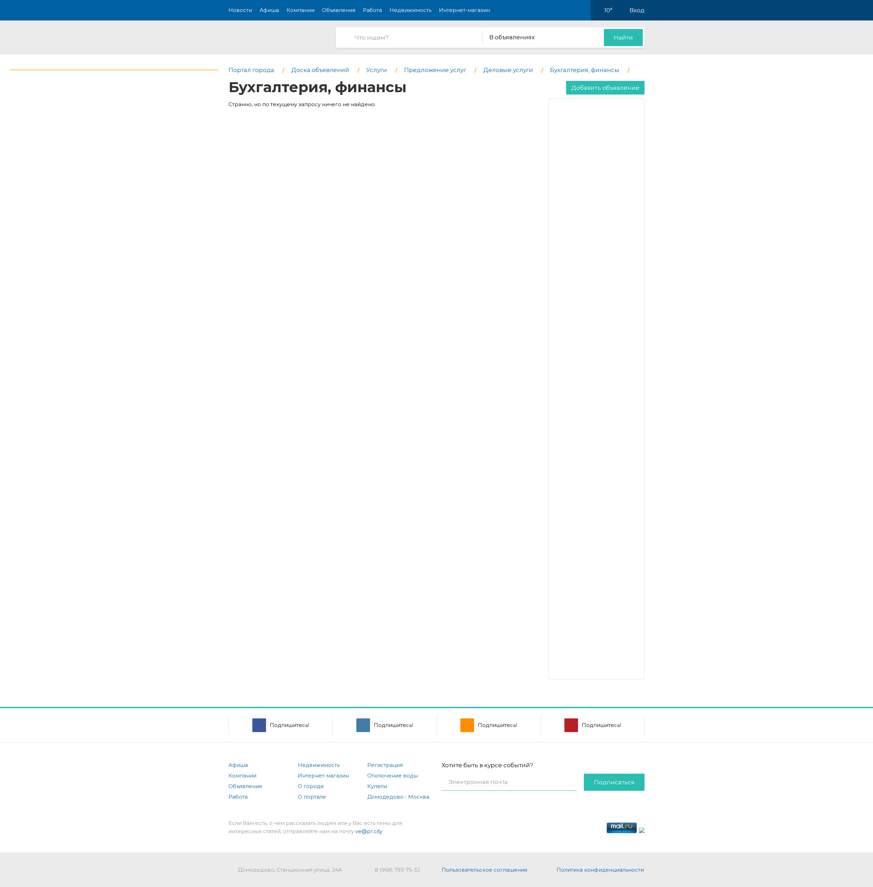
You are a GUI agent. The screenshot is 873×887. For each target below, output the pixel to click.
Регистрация (385, 765)
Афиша (269, 10)
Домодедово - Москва (398, 796)
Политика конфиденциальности (600, 870)
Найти (623, 37)
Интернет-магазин (464, 10)
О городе (311, 786)
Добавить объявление (605, 87)
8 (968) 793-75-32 (397, 870)
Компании (300, 10)
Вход (637, 10)
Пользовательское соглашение (485, 870)
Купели (377, 786)
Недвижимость (410, 10)
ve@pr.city (368, 831)
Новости (240, 10)
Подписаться (614, 782)
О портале (312, 796)
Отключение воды (392, 775)
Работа (372, 10)
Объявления (338, 10)
